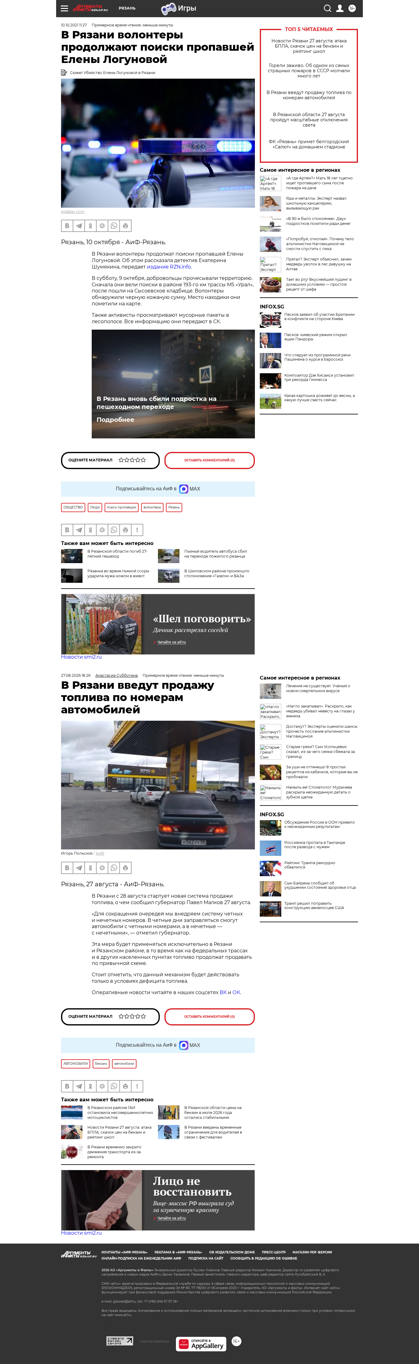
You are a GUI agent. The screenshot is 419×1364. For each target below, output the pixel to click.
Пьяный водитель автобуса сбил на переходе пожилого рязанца (215, 554)
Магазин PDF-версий (312, 1252)
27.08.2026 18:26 (75, 675)
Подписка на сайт (205, 1258)
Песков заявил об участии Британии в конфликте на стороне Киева (319, 316)
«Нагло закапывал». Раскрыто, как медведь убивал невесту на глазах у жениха (320, 711)
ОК (236, 992)
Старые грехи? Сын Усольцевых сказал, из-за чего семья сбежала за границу (320, 751)
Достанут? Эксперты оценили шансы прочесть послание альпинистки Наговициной (321, 731)
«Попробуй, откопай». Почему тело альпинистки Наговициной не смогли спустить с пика (320, 244)
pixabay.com (73, 211)
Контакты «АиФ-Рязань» (125, 1252)
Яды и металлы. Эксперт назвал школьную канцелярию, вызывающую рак (316, 203)
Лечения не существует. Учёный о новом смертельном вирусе (318, 688)
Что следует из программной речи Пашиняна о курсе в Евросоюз (317, 357)
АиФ (100, 853)
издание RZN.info (169, 267)
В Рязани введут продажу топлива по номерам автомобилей (309, 95)
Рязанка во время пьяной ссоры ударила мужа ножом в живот (118, 573)
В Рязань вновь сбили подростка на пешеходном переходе (157, 402)
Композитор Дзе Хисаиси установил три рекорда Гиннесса (319, 377)
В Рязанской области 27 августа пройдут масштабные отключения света (309, 120)
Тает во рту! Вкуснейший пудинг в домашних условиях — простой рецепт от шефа (319, 284)
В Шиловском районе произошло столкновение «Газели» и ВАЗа (216, 573)
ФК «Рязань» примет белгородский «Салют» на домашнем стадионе (309, 144)
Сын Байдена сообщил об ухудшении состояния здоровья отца (320, 885)
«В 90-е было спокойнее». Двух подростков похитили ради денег (318, 221)
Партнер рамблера (154, 1341)
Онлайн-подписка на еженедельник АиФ (141, 1258)
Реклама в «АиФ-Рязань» (178, 1252)
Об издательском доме (232, 1252)
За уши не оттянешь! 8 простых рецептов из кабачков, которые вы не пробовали (322, 772)
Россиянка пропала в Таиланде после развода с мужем (314, 845)
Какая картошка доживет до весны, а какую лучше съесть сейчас (319, 398)
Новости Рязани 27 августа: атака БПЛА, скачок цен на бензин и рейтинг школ (309, 46)
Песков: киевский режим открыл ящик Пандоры (315, 337)
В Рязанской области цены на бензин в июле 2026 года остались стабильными (213, 1112)
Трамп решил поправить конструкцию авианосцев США (314, 905)
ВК (223, 992)
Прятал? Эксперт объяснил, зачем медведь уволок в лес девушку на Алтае (319, 264)
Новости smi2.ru (81, 657)
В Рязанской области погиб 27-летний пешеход (117, 554)
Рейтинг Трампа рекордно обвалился (309, 865)
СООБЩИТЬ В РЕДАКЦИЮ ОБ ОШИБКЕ (263, 1258)
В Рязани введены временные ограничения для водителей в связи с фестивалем (213, 1132)
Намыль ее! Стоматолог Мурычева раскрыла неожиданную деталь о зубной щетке (319, 792)
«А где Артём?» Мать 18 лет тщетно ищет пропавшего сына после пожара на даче (319, 183)
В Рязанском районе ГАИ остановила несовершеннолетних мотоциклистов (120, 1112)
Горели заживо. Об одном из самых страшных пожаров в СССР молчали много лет (309, 71)
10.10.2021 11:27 (74, 25)
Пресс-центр (274, 1252)
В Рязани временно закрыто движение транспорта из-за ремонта (114, 1152)
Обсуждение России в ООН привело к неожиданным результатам (319, 824)
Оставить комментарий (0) (209, 460)
